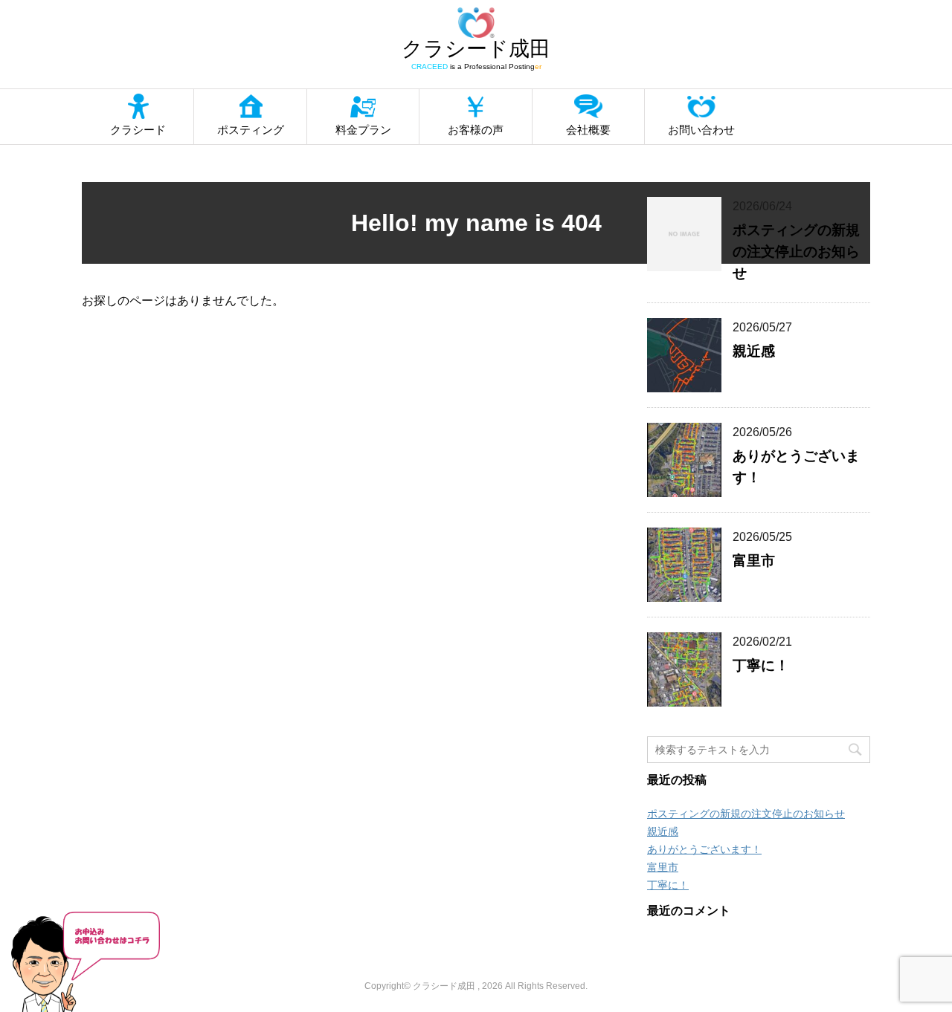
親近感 (754, 351)
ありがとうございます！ (704, 849)
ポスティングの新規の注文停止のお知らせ (796, 251)
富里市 (754, 560)
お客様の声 (476, 129)
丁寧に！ (761, 665)
